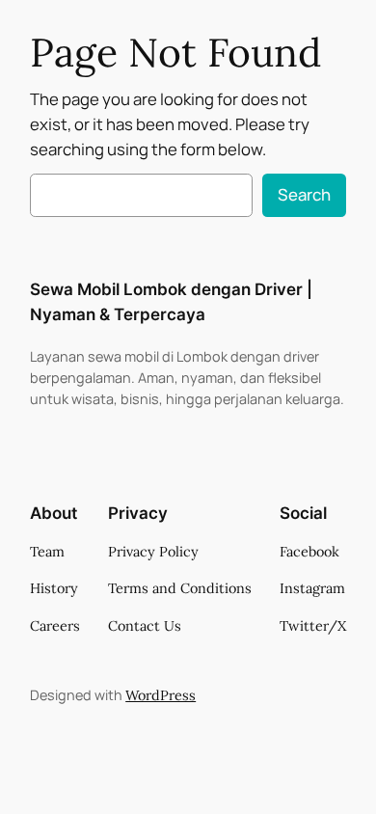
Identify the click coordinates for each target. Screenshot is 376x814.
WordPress (160, 695)
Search (304, 194)
